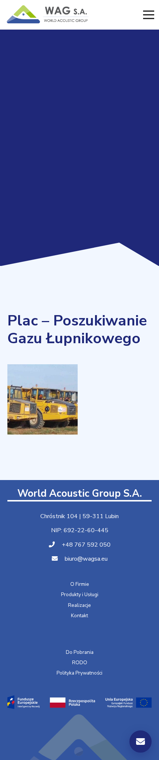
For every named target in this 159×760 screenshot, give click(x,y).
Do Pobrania (80, 652)
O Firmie (79, 584)
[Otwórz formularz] (140, 741)
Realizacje (79, 605)
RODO (79, 662)
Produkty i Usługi (79, 594)
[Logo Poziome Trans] (47, 15)
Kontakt (79, 615)
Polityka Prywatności (79, 672)
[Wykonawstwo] (42, 399)
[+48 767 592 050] (55, 545)
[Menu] (148, 15)
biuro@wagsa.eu (86, 559)
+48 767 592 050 (86, 545)
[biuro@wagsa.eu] (58, 559)
